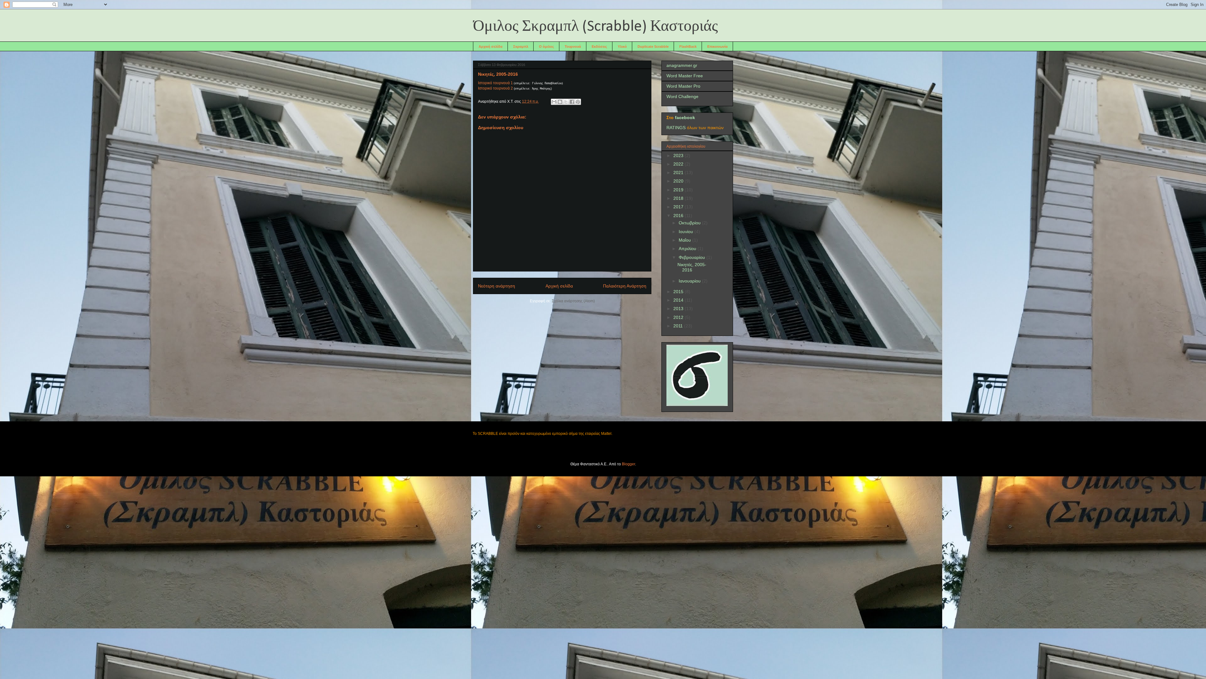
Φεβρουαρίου (692, 257)
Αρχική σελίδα (491, 46)
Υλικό (622, 46)
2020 (679, 180)
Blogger (628, 464)
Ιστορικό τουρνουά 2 (495, 88)
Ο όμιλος (546, 46)
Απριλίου (688, 248)
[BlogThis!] (560, 102)
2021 (679, 172)
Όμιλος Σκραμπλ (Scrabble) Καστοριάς (595, 27)
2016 (679, 215)
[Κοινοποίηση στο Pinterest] (578, 102)
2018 (679, 198)
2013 (679, 308)
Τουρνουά (573, 46)
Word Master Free (684, 75)
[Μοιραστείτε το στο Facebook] (572, 102)
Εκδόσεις (599, 46)
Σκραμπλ (520, 46)
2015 (679, 291)
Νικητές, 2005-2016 (691, 267)
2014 (679, 300)
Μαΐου (685, 240)
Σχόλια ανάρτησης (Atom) (573, 301)
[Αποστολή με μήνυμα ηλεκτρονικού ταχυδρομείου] (554, 102)
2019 (679, 189)
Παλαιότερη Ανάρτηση (624, 285)
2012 (679, 317)
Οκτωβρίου (690, 222)
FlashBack (688, 46)
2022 (679, 164)
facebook (685, 117)
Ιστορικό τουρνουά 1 (495, 83)
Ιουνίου (686, 231)
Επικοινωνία (717, 46)
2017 (679, 206)
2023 (679, 155)
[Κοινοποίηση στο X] (566, 102)
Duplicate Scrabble (653, 46)
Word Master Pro (683, 86)
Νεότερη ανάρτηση (496, 285)
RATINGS (676, 127)
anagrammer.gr (681, 65)
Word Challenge (682, 96)
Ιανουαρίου (690, 280)
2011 (678, 325)
